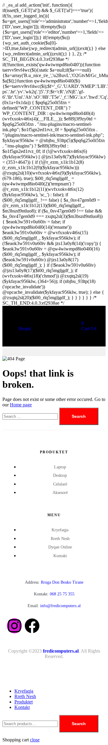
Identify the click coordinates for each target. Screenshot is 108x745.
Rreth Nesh (25, 696)
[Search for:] (30, 416)
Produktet (23, 701)
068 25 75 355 (54, 594)
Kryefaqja (23, 691)
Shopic (25, 328)
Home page (21, 404)
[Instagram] (14, 625)
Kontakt (22, 707)
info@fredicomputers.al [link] (60, 606)
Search (79, 723)
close (35, 739)
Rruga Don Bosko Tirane (54, 582)
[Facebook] (32, 625)
